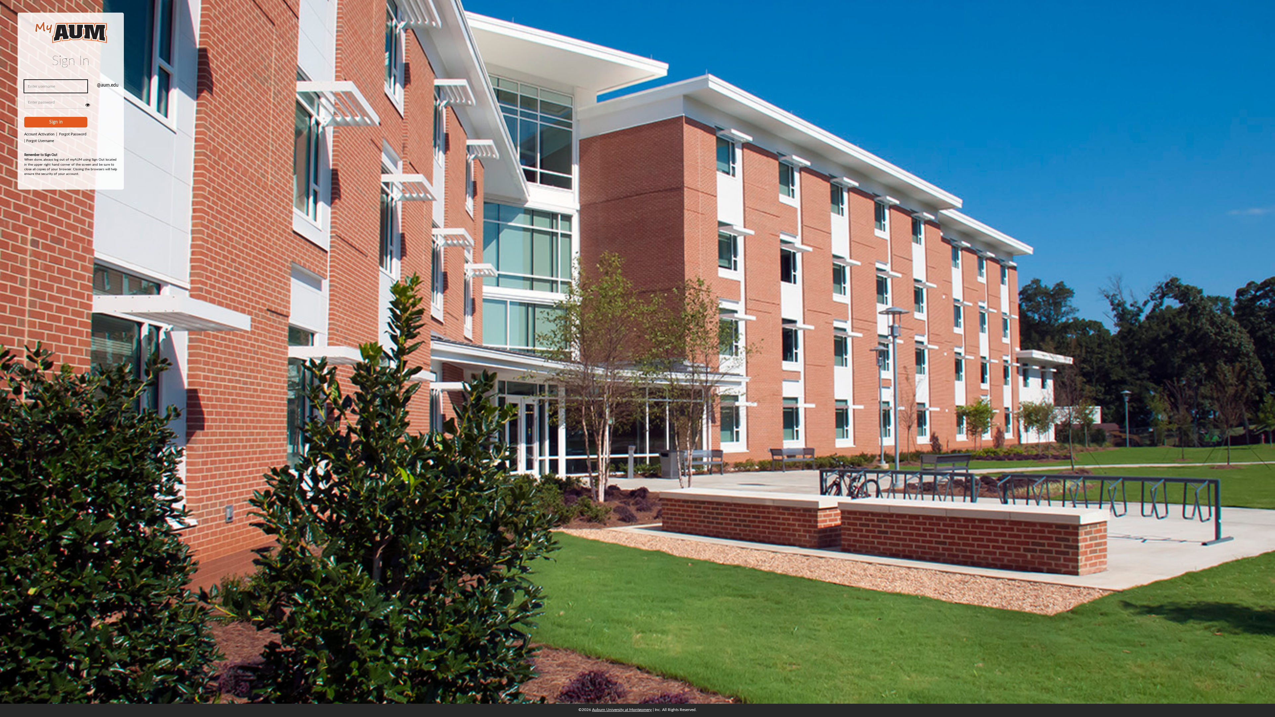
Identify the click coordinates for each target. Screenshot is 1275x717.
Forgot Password (72, 134)
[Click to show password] (88, 105)
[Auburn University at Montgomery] (70, 36)
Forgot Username (39, 141)
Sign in (56, 122)
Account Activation (40, 134)
